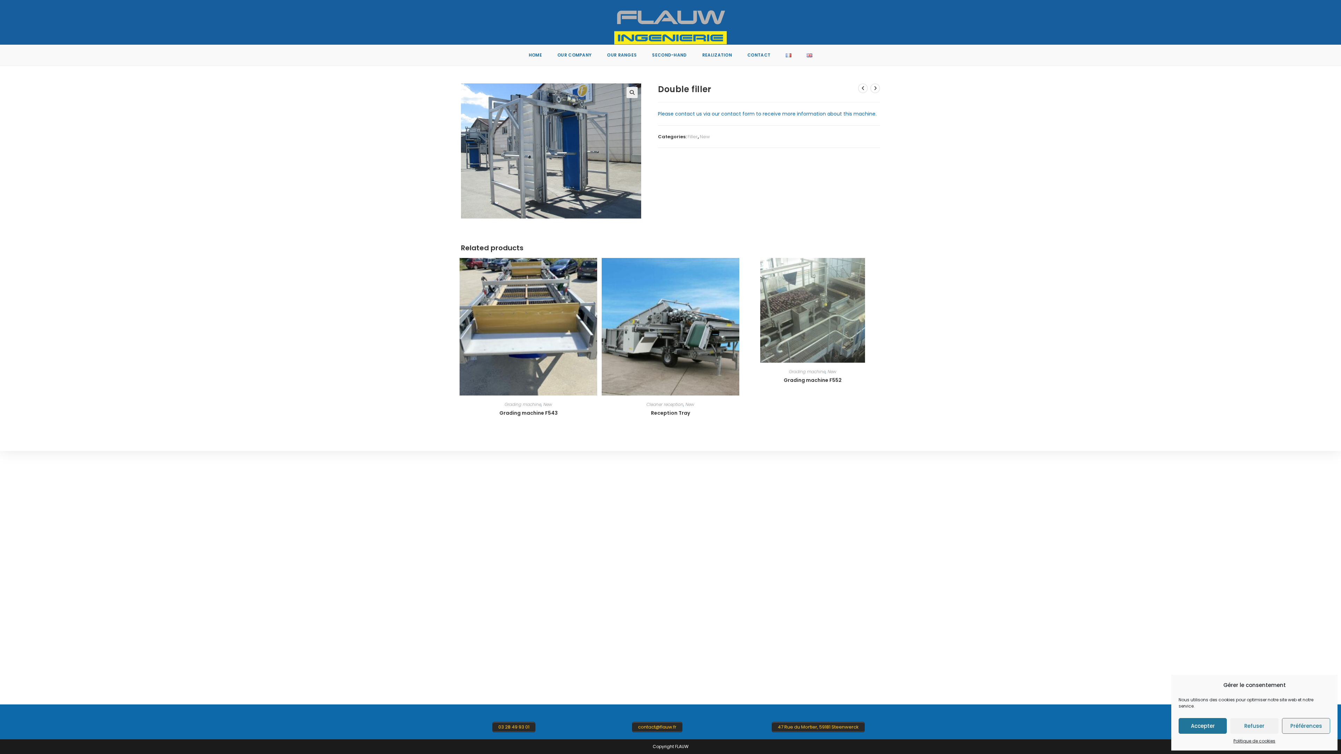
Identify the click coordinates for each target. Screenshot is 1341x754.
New (705, 136)
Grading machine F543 (528, 412)
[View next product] (875, 88)
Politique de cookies (1254, 741)
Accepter (1203, 726)
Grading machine (523, 404)
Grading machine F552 (813, 380)
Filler (693, 136)
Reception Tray (670, 412)
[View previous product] (863, 88)
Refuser (1254, 726)
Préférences (1306, 726)
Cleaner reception (664, 404)
